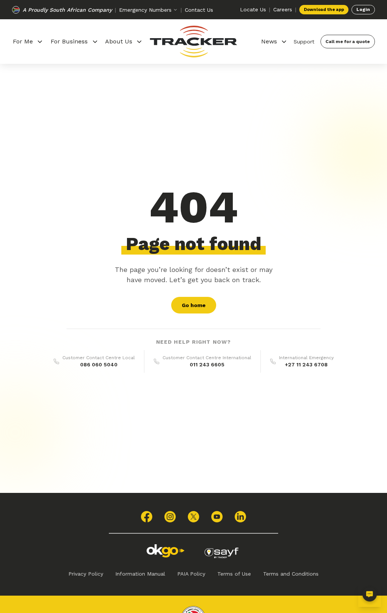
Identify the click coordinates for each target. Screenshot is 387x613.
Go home (194, 305)
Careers (282, 9)
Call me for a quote (347, 41)
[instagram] (170, 516)
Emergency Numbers (145, 10)
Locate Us (253, 9)
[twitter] (193, 516)
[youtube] (217, 516)
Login (363, 9)
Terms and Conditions (291, 574)
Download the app (324, 9)
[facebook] (146, 516)
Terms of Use (234, 574)
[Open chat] (369, 595)
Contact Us (199, 10)
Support (304, 41)
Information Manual (140, 574)
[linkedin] (240, 516)
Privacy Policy (85, 574)
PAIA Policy (191, 574)
